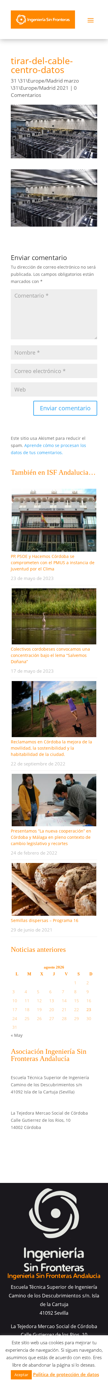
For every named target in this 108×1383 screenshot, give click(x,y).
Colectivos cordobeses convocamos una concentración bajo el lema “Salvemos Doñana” (50, 655)
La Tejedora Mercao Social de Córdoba (49, 1113)
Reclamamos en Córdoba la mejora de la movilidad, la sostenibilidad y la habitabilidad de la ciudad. (51, 748)
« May (16, 1035)
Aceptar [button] (21, 1374)
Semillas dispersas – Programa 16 (44, 920)
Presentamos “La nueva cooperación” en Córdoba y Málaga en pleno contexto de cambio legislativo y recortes (51, 837)
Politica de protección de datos (66, 1374)
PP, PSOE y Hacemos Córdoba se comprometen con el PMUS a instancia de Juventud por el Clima (52, 562)
